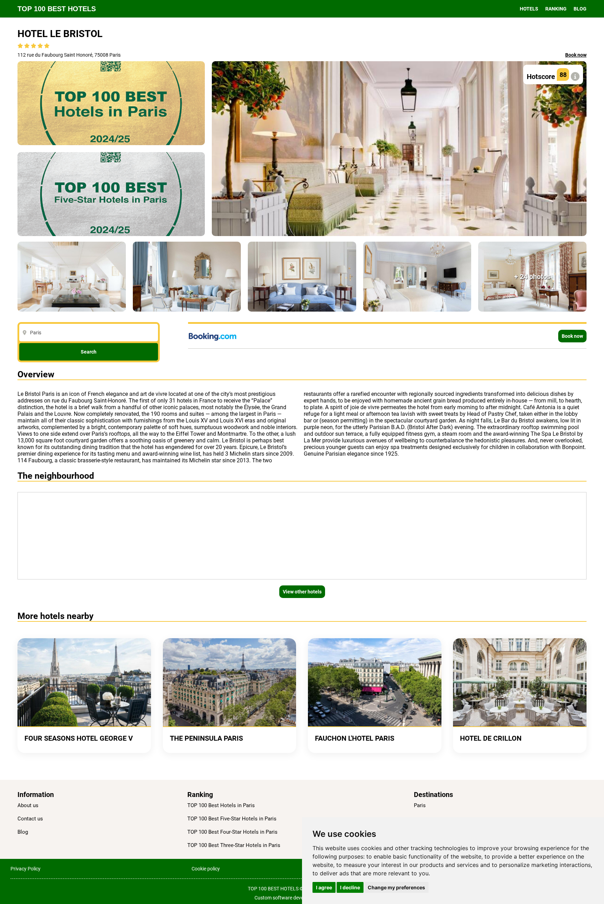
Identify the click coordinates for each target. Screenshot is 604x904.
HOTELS (529, 9)
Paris (420, 805)
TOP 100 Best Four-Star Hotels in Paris (232, 832)
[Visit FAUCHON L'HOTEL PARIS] (374, 682)
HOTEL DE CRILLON (491, 738)
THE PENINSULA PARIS (206, 738)
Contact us (30, 819)
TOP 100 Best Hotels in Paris (221, 805)
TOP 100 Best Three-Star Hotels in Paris (233, 845)
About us (27, 805)
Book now (576, 55)
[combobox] (90, 332)
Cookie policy (206, 868)
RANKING (556, 9)
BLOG (580, 9)
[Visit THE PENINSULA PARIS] (229, 682)
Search (88, 352)
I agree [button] (324, 887)
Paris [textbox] (35, 332)
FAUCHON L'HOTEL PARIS (354, 738)
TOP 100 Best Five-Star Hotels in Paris (231, 819)
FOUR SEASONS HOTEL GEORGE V (78, 738)
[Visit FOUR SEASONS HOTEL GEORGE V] (84, 682)
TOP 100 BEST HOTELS (56, 9)
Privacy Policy (25, 868)
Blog (22, 832)
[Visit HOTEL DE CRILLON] (520, 682)
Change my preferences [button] (396, 887)
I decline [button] (350, 887)
